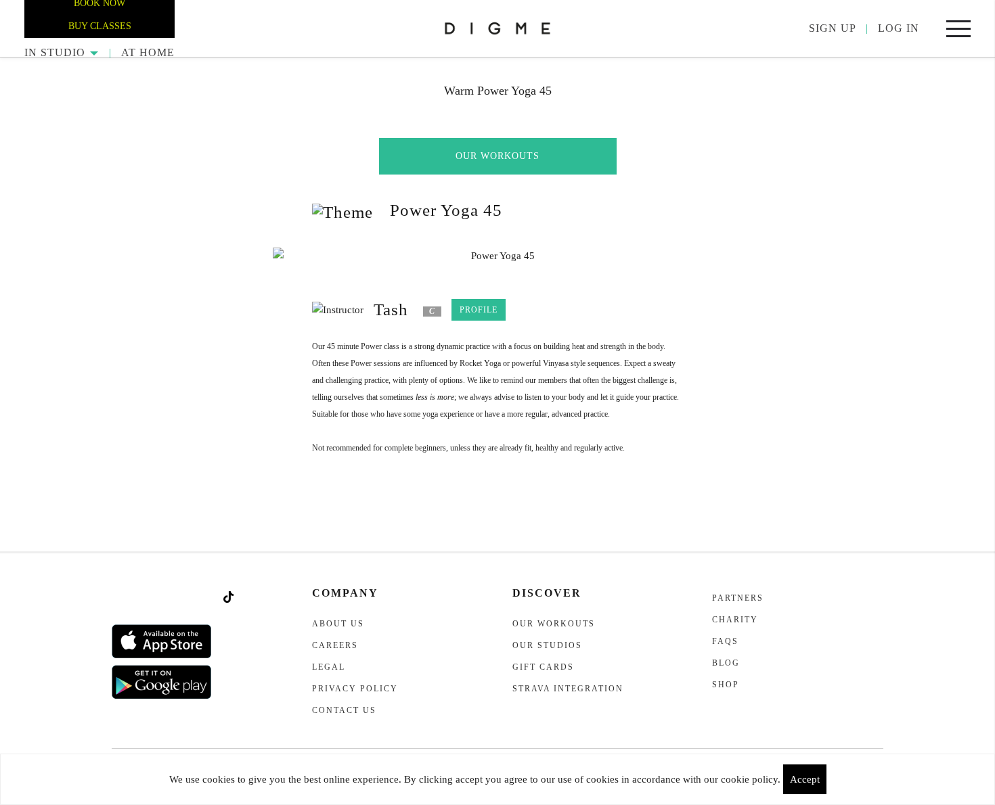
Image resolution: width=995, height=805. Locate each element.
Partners (738, 598)
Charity (735, 619)
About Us (338, 623)
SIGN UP (832, 28)
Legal (328, 667)
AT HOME (148, 52)
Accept (805, 779)
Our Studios (547, 645)
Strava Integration (567, 688)
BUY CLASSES (99, 26)
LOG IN (898, 28)
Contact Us (344, 710)
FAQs (725, 641)
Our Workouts (497, 156)
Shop (725, 684)
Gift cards (543, 667)
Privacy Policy (355, 688)
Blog (726, 663)
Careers (335, 645)
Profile (479, 310)
